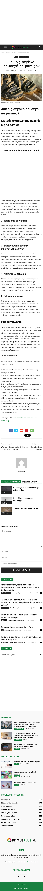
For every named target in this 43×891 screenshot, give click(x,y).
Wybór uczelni (7, 826)
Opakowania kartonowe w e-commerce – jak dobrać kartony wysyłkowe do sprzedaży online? (21, 602)
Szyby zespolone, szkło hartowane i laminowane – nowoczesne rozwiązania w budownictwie (20, 587)
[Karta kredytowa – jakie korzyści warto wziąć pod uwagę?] (6, 747)
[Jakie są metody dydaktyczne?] (6, 511)
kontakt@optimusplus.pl (29, 862)
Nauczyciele (6, 800)
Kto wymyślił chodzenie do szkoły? (32, 448)
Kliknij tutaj (5, 421)
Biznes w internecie (9, 803)
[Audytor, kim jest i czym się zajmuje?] (6, 764)
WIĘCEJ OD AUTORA (29, 482)
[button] (40, 47)
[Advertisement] (21, 22)
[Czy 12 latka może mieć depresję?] (6, 500)
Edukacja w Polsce (9, 813)
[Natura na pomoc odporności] (6, 785)
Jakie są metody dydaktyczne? (26, 508)
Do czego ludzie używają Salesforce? (18, 627)
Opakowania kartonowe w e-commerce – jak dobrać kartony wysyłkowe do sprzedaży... (26, 735)
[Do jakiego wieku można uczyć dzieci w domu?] (6, 490)
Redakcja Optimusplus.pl (20, 593)
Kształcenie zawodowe (11, 819)
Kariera (16, 764)
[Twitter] (24, 876)
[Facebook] (18, 876)
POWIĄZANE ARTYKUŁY (11, 482)
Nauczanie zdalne (8, 816)
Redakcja (13, 70)
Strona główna (5, 53)
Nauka (16, 57)
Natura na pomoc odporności (25, 782)
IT (2, 630)
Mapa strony (21, 884)
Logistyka (4, 642)
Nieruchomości (6, 593)
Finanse (4, 620)
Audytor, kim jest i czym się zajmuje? (27, 761)
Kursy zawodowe (24, 57)
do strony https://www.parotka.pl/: (25, 418)
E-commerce (5, 608)
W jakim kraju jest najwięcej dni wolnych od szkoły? (11, 448)
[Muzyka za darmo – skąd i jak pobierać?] (6, 774)
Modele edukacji (8, 809)
